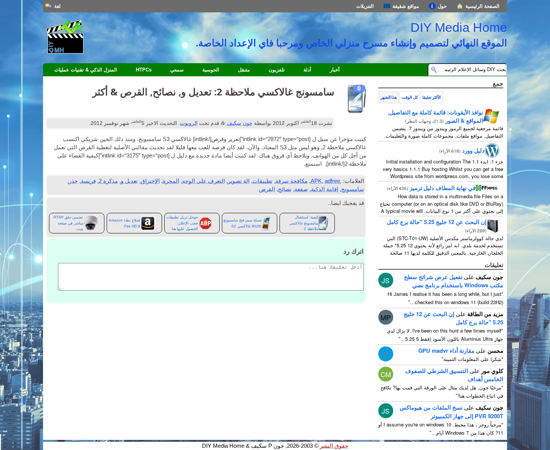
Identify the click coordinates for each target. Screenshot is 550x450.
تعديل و (129, 181)
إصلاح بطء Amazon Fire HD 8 (124, 223)
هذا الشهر (389, 97)
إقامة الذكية (324, 189)
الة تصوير (239, 181)
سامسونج (352, 189)
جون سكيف (240, 123)
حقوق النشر (334, 446)
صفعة (301, 189)
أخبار (335, 70)
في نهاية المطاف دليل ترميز (443, 188)
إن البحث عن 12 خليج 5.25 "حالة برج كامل (436, 222)
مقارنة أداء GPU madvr (446, 350)
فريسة (88, 181)
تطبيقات (262, 181)
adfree (332, 181)
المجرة (171, 181)
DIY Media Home (458, 27)
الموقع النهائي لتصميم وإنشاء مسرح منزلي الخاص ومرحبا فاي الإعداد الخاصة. (351, 42)
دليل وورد (473, 150)
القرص (267, 189)
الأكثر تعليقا (431, 97)
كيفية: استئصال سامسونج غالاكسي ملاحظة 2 (303, 223)
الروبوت (189, 123)
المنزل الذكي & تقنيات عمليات (85, 70)
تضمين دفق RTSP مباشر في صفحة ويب (68, 223)
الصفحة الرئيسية (482, 6)
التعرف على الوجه (203, 181)
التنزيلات (365, 6)
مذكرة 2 (108, 181)
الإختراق (150, 181)
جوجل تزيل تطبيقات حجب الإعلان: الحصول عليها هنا (182, 223)
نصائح (284, 189)
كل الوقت (409, 97)
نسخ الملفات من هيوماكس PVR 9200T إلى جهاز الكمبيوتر (451, 411)
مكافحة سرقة (291, 181)
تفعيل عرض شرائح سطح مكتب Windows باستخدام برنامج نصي (453, 281)
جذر (73, 181)
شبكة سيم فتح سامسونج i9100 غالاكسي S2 (242, 223)
